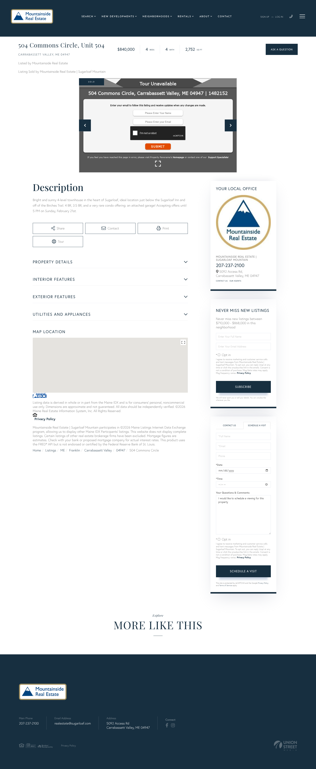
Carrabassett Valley (98, 450)
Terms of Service (225, 585)
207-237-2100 (230, 265)
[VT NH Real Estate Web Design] (285, 746)
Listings (50, 450)
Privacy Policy (45, 419)
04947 (120, 450)
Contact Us (222, 281)
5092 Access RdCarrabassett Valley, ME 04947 (128, 725)
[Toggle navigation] (302, 16)
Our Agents (235, 281)
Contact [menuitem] (225, 17)
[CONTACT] (282, 49)
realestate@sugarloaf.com (72, 723)
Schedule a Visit (257, 425)
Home (37, 450)
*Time (219, 478)
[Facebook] (166, 725)
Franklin (74, 450)
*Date (219, 464)
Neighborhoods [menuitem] (155, 17)
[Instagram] (173, 725)
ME (62, 450)
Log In (279, 17)
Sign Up (264, 17)
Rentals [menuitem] (184, 17)
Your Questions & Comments (233, 492)
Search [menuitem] (87, 17)
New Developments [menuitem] (117, 17)
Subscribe (243, 387)
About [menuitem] (204, 17)
